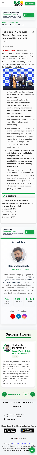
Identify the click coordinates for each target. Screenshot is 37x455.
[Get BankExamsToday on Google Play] (27, 430)
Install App (30, 15)
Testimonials (18, 407)
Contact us (28, 402)
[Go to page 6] (19, 394)
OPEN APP (31, 3)
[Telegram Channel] (18, 316)
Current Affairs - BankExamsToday (22, 444)
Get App (30, 232)
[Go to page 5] (17, 394)
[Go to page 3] (13, 394)
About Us (16, 402)
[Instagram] (24, 316)
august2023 (13, 22)
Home (4, 22)
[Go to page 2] (11, 394)
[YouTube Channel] (12, 316)
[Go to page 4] (15, 394)
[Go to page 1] (4, 394)
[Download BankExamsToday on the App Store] (9, 430)
